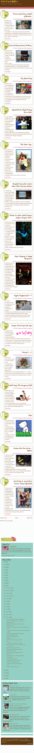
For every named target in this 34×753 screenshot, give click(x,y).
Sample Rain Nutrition (11, 659)
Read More (8, 38)
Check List (9, 654)
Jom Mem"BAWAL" (11, 651)
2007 (5, 678)
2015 (5, 575)
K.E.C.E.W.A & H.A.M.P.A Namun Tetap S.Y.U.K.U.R (23, 482)
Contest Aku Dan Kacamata (13, 666)
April (7, 609)
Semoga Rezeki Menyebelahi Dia (14, 649)
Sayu (30, 415)
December (8, 588)
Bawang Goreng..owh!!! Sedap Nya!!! (15, 655)
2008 (5, 675)
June (7, 604)
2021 (5, 562)
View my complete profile (8, 555)
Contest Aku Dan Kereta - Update (14, 643)
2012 (5, 583)
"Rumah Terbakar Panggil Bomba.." (14, 652)
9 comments (29, 298)
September (8, 596)
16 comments (29, 418)
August (7, 598)
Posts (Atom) (9, 520)
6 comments (29, 19)
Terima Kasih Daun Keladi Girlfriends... (15, 619)
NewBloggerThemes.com (25, 740)
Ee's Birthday (9, 657)
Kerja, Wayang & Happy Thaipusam (15, 633)
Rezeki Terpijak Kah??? (23, 295)
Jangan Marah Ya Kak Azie (22, 325)
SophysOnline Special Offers (13, 660)
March (7, 611)
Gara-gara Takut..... (14, 723)
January (7, 617)
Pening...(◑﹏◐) (27, 352)
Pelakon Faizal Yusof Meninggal (14, 663)
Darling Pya (21, 19)
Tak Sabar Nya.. (26, 144)
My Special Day (26, 78)
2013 (5, 580)
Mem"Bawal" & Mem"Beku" (13, 647)
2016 (5, 572)
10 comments (29, 261)
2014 (5, 578)
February (8, 614)
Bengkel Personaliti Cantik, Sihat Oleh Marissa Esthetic (22, 185)
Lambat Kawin (13, 695)
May (7, 606)
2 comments (29, 355)
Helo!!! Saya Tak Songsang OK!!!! (20, 385)
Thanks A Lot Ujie (14, 686)
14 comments (29, 453)
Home (16, 517)
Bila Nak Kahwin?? (14, 714)
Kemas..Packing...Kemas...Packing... (20, 45)
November (8, 590)
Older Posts (29, 517)
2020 (5, 564)
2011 (5, 585)
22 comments (28, 81)
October (8, 593)
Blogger (26, 739)
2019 (5, 567)
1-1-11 (7, 665)
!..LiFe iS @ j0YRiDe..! (14, 739)
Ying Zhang (8, 740)
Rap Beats (4, 742)
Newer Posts (3, 517)
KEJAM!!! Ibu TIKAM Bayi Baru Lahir (15, 624)
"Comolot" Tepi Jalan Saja (12, 662)
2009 (5, 673)
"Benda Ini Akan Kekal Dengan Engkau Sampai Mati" (21, 216)
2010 (5, 670)
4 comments (29, 115)
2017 (5, 570)
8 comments (29, 48)
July (7, 601)
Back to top (29, 743)
